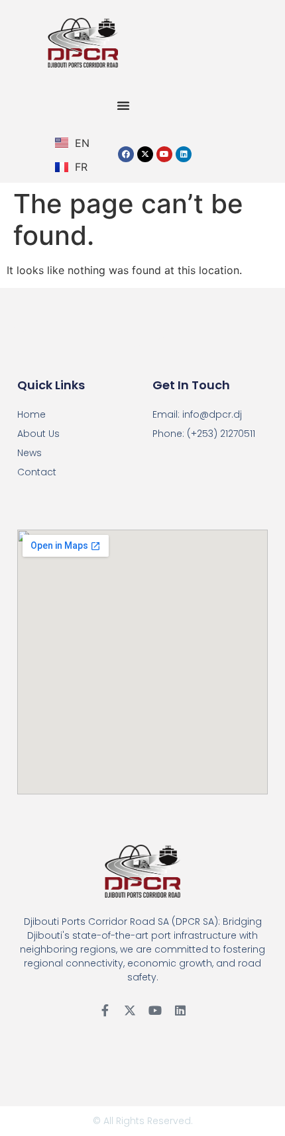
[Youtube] (164, 154)
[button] (123, 105)
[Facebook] (126, 154)
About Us (38, 433)
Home (31, 414)
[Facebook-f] (105, 1010)
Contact (36, 472)
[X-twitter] (145, 154)
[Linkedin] (184, 154)
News (29, 452)
